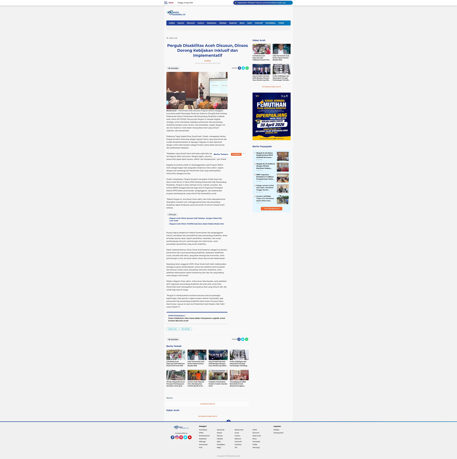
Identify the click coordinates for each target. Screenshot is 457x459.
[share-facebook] (239, 68)
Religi (219, 447)
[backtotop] (228, 422)
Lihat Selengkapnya (271, 208)
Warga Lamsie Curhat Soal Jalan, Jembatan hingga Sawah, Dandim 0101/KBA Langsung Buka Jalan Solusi (265, 187)
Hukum (201, 23)
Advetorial (220, 430)
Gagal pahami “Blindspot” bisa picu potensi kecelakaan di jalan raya (262, 3)
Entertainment (204, 436)
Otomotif (259, 23)
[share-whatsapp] (247, 68)
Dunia (237, 433)
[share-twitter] (243, 68)
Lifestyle (222, 23)
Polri (200, 447)
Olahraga (202, 441)
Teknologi (256, 447)
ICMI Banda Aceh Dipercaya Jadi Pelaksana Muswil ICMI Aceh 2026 (261, 58)
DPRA (255, 430)
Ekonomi (191, 23)
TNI (236, 447)
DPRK (201, 433)
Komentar (174, 68)
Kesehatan (211, 23)
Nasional (233, 23)
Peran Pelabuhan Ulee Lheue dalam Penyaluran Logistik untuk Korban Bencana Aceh (196, 319)
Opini (249, 23)
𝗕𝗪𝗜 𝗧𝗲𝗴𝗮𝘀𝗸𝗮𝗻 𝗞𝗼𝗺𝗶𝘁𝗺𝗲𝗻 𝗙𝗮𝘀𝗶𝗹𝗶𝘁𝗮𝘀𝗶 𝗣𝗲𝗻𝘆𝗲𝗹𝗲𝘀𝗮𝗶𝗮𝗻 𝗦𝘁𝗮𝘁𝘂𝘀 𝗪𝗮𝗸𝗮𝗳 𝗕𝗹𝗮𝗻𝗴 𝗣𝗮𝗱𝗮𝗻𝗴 (265, 177)
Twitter (186, 440)
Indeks (172, 23)
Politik (281, 23)
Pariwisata (256, 441)
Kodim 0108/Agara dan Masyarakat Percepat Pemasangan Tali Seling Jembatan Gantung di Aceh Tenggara (281, 78)
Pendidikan (271, 23)
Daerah (181, 23)
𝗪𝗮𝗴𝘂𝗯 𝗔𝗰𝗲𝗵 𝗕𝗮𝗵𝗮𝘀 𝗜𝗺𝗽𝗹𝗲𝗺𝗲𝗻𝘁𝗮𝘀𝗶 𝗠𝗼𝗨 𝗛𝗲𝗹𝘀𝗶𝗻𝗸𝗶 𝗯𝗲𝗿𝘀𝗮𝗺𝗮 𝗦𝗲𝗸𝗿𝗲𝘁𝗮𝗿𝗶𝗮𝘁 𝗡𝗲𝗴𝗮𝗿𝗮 (264, 155)
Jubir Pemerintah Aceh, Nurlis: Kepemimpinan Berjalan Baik (281, 58)
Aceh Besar (203, 430)
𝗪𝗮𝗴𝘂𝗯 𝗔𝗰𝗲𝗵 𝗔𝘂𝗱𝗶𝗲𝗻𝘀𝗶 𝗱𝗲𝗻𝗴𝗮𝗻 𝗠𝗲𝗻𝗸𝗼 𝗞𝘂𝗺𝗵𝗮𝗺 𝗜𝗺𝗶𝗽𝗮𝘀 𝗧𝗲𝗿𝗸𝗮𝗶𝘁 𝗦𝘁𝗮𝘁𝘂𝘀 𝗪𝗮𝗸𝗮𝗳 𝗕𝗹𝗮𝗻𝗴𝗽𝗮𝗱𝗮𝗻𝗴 (265, 166)
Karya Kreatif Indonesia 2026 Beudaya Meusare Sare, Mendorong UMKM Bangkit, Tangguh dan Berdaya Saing (261, 78)
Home (171, 3)
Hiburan (220, 436)
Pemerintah (185, 329)
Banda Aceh (239, 430)
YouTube (191, 440)
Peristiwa (238, 444)
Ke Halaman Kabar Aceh (207, 416)
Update (237, 154)
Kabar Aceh (172, 329)
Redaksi (276, 430)
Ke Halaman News (207, 404)
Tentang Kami (278, 433)
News (242, 23)
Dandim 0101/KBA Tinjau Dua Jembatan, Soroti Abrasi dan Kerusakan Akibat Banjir (265, 198)
